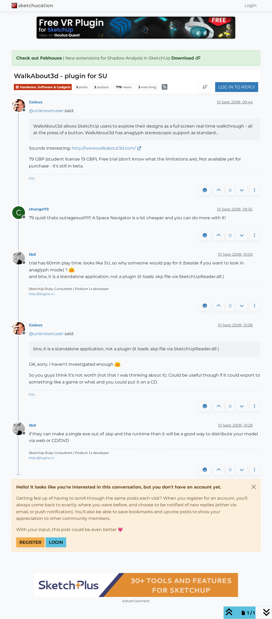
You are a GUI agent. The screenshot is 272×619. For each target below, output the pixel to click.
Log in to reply (236, 87)
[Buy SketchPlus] (136, 585)
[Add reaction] (205, 190)
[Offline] (20, 105)
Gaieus (35, 102)
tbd (32, 254)
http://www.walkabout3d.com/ (104, 148)
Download (183, 58)
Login (56, 542)
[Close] (253, 486)
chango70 (39, 209)
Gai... (32, 178)
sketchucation (35, 5)
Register (30, 542)
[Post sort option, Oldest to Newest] (205, 87)
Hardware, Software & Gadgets (44, 87)
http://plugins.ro (41, 294)
